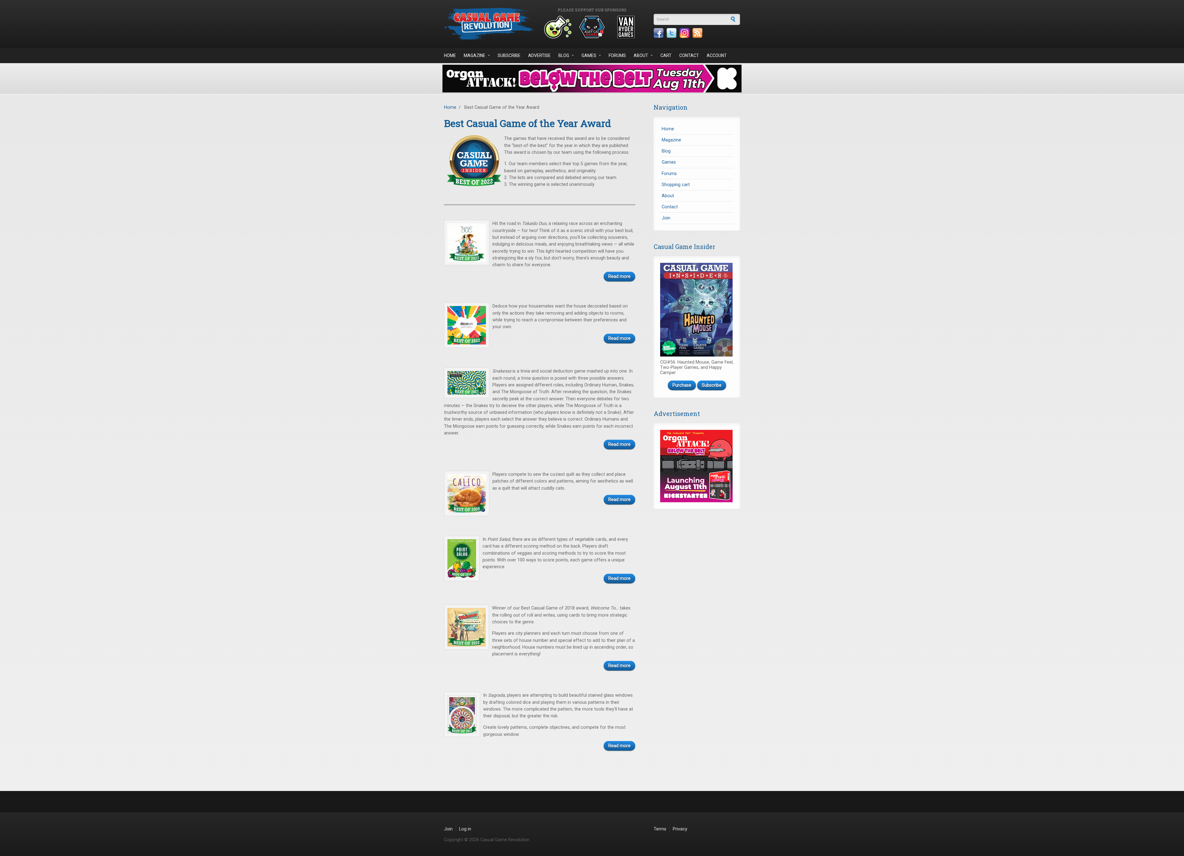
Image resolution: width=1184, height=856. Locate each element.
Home (450, 55)
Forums (617, 55)
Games (589, 55)
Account (717, 55)
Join (666, 218)
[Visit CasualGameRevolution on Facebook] (659, 33)
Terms (660, 829)
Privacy (680, 829)
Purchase (681, 385)
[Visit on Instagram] (684, 33)
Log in (465, 829)
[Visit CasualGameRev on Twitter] (671, 33)
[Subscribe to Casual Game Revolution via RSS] (697, 33)
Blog (563, 55)
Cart (666, 55)
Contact (689, 55)
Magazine (474, 55)
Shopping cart (676, 184)
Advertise (539, 55)
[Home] (490, 23)
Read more (619, 276)
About (641, 55)
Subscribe (509, 55)
